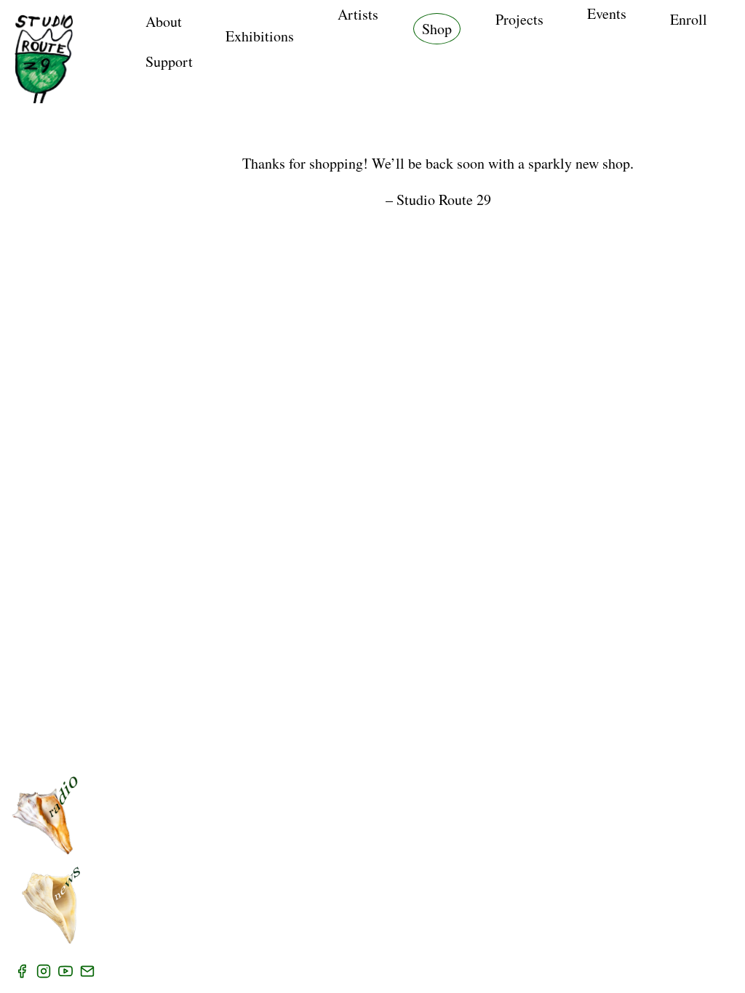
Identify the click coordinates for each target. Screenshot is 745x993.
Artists (358, 14)
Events (606, 13)
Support (169, 61)
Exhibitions (260, 36)
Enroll (688, 19)
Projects (519, 19)
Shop (437, 29)
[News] (51, 905)
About (164, 21)
